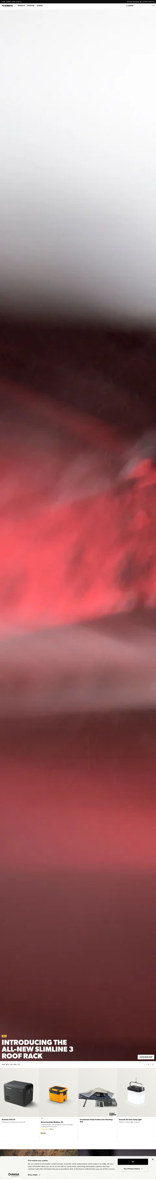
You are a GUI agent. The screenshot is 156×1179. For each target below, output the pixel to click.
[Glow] (41, 1133)
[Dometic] (7, 5)
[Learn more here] (78, 534)
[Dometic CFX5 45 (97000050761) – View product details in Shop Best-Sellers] (19, 1104)
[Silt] (43, 1133)
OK (133, 1162)
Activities (30, 5)
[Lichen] (45, 1133)
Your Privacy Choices (132, 1169)
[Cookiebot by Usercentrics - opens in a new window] (13, 1174)
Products (21, 5)
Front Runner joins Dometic (11, 1)
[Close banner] (152, 1159)
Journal (40, 5)
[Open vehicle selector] (153, 5)
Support (129, 1)
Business (136, 1)
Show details (32, 1175)
